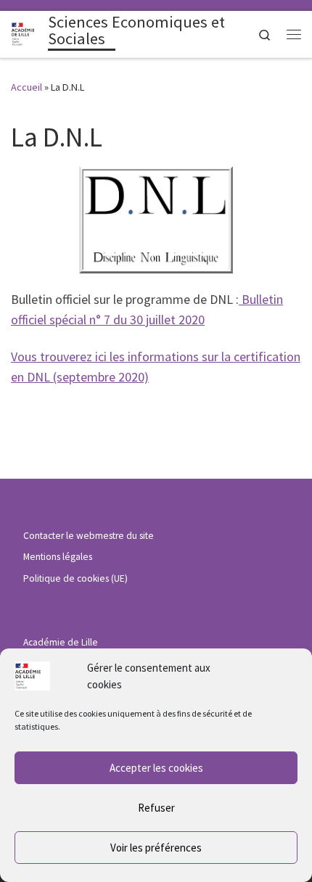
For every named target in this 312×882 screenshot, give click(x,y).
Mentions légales (57, 557)
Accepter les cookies (156, 768)
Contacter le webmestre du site (88, 535)
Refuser (156, 808)
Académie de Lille (60, 642)
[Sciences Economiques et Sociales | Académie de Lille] (27, 32)
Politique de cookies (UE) (75, 578)
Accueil (26, 87)
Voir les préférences (156, 847)
